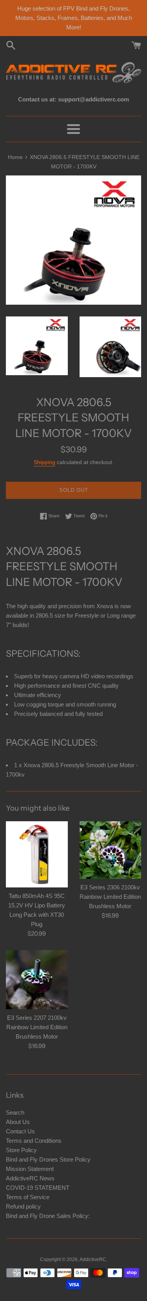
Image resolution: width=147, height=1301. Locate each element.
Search (15, 1112)
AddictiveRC (93, 1259)
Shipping (44, 462)
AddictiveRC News (30, 1178)
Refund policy (23, 1206)
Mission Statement (30, 1168)
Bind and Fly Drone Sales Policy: (48, 1215)
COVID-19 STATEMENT (37, 1187)
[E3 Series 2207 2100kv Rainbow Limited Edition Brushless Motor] (37, 979)
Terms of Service (27, 1197)
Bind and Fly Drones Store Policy (48, 1159)
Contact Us (20, 1131)
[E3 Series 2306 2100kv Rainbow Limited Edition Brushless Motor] (111, 850)
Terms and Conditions (34, 1140)
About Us (18, 1121)
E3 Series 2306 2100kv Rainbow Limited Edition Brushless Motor (110, 896)
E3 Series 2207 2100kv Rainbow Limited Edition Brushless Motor (36, 1027)
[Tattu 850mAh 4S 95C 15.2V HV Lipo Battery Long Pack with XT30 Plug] (37, 854)
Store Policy (21, 1150)
